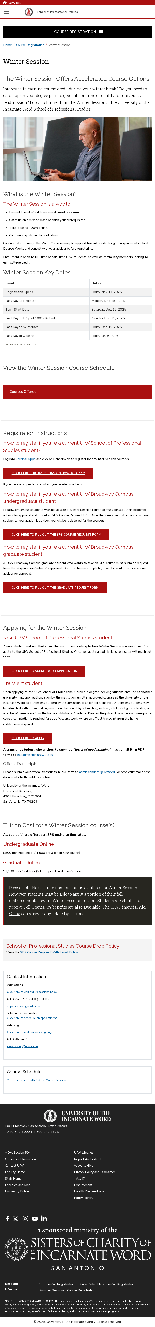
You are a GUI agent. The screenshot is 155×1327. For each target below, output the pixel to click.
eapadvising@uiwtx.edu (22, 1046)
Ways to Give (83, 1165)
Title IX (79, 1178)
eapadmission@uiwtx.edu (35, 755)
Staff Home (13, 1178)
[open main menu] (13, 12)
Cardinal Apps (26, 459)
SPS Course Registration (56, 1284)
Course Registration (30, 45)
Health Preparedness (89, 1191)
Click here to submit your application (44, 671)
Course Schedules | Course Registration (106, 1284)
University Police (17, 1191)
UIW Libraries (84, 1152)
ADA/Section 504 (18, 1152)
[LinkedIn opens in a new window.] (43, 1218)
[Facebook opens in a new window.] (7, 1218)
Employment (83, 1185)
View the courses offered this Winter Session (36, 1080)
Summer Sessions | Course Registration (67, 1290)
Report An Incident (87, 1159)
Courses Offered (24, 391)
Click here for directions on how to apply (48, 473)
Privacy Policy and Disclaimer (94, 1172)
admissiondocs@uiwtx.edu (97, 772)
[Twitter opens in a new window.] (15, 1218)
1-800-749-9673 (46, 1132)
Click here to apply (28, 738)
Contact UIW (14, 1165)
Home (7, 45)
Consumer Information (20, 1159)
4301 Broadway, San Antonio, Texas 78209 (35, 1126)
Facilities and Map (17, 1185)
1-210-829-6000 (17, 1132)
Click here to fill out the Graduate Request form (55, 588)
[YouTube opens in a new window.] (34, 1218)
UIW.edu (15, 3)
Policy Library (83, 1198)
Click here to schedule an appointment (32, 1018)
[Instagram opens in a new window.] (25, 1218)
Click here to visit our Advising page (30, 1032)
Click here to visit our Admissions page (32, 992)
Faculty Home (15, 1172)
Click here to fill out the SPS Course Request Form (56, 535)
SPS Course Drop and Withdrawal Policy (49, 952)
